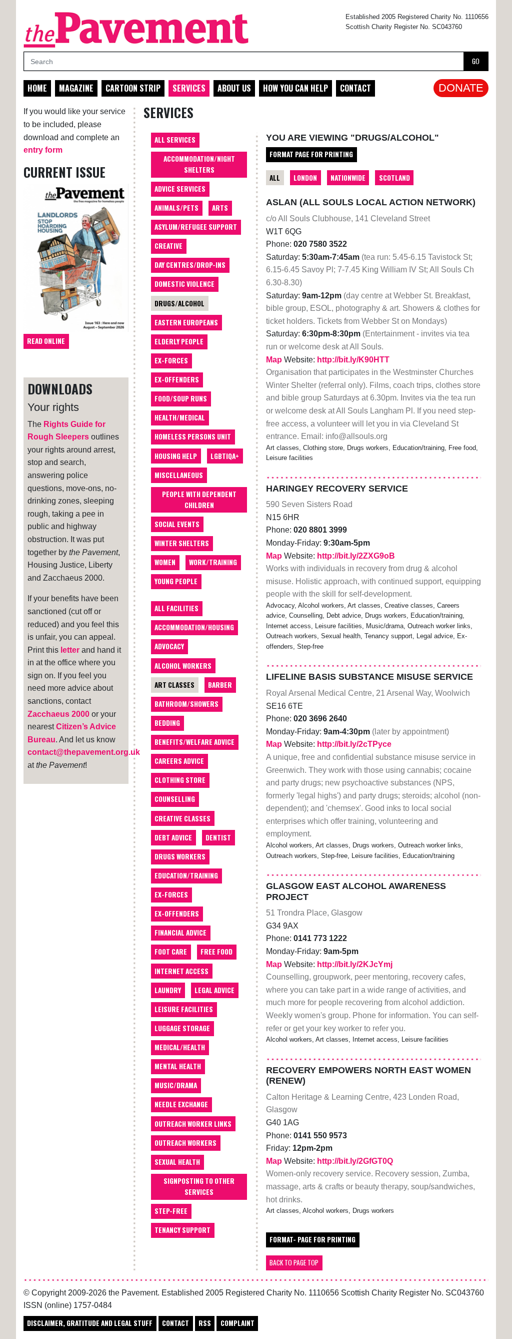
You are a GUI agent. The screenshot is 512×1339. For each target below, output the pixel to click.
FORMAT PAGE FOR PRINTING (311, 154)
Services (189, 88)
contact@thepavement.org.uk (84, 752)
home (37, 88)
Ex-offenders (176, 379)
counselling (174, 799)
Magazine (76, 88)
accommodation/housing (194, 627)
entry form (43, 150)
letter (70, 650)
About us (234, 88)
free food (216, 952)
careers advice (179, 761)
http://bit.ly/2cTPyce (354, 744)
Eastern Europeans (186, 322)
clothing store (180, 780)
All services (175, 140)
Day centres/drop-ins (190, 265)
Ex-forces (171, 360)
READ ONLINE (46, 341)
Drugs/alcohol (179, 303)
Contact (355, 88)
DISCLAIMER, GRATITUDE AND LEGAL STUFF (89, 1323)
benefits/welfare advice (194, 742)
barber (220, 685)
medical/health (179, 1047)
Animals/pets (176, 208)
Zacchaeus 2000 (59, 714)
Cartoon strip (133, 88)
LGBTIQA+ (224, 456)
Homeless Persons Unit (192, 436)
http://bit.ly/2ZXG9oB (356, 556)
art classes (174, 685)
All (275, 178)
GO (476, 61)
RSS (204, 1323)
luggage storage (182, 1028)
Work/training (213, 562)
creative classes (182, 818)
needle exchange (181, 1104)
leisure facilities (183, 1009)
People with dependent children (199, 499)
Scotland (394, 178)
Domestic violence (184, 284)
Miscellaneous (178, 475)
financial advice (180, 933)
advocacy (169, 646)
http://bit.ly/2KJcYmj (354, 964)
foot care (170, 952)
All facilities (176, 608)
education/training (186, 875)
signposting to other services (199, 1186)
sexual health (177, 1162)
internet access (181, 971)
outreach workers (185, 1143)
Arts (220, 208)
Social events (177, 524)
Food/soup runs (180, 398)
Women (165, 562)
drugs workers (180, 856)
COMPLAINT (237, 1323)
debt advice (173, 837)
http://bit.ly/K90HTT (353, 359)
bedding (167, 723)
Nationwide (348, 178)
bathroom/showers (186, 704)
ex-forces (171, 894)
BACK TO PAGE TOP (294, 1262)
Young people (176, 581)
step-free (171, 1211)
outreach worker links (193, 1124)
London (305, 178)
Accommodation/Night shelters (199, 164)
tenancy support (182, 1230)
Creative (168, 246)
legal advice (214, 990)
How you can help (295, 88)
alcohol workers (183, 666)
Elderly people (179, 341)
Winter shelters (181, 543)
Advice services (180, 189)
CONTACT (175, 1323)
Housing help (175, 456)
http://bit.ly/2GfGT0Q (355, 1161)
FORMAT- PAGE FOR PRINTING (313, 1239)
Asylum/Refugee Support (195, 227)
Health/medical (179, 417)
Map (275, 359)
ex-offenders (176, 914)
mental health (177, 1066)
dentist (218, 837)
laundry (167, 990)
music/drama (175, 1085)
